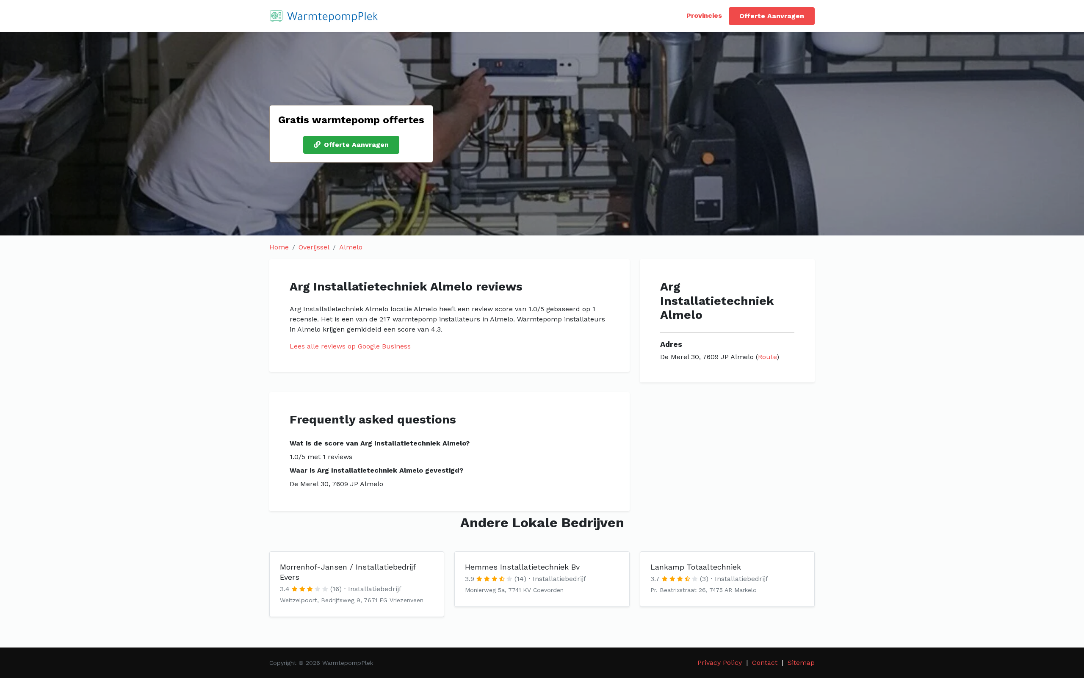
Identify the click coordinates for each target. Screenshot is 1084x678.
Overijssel (314, 247)
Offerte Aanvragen (771, 16)
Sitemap (801, 663)
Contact (764, 663)
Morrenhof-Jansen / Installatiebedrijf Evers (347, 571)
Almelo (350, 247)
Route (767, 357)
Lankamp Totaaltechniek (695, 566)
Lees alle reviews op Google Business (350, 346)
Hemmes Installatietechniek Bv (522, 566)
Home (279, 247)
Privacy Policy (719, 663)
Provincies (704, 15)
